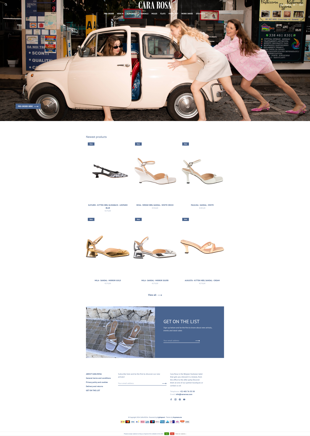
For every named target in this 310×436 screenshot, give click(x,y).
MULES (154, 13)
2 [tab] (160, 115)
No (172, 434)
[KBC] (167, 422)
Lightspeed (161, 417)
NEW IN (120, 13)
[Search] (6, 5)
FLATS (162, 13)
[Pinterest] (180, 399)
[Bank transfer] (187, 422)
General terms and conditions (98, 378)
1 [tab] (153, 115)
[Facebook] (171, 399)
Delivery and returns (94, 386)
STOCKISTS (200, 13)
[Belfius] (157, 422)
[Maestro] (152, 422)
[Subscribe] (197, 340)
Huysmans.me (177, 417)
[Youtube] (184, 399)
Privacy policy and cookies (97, 382)
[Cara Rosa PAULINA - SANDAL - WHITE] (202, 171)
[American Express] (162, 422)
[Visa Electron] (147, 422)
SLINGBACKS (132, 13)
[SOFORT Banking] (142, 422)
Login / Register (285, 5)
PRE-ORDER (109, 13)
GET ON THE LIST (93, 390)
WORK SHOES (187, 13)
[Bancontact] (138, 422)
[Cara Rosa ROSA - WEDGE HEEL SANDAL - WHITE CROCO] (155, 171)
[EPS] (177, 422)
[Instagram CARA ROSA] (175, 399)
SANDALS (144, 13)
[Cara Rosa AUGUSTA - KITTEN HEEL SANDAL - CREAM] (202, 247)
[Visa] (132, 422)
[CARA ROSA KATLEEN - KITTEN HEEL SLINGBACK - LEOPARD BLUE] (108, 171)
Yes (167, 434)
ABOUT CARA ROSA (94, 374)
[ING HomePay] (182, 422)
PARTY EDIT (173, 13)
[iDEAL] (122, 422)
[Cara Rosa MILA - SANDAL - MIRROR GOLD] (108, 247)
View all (152, 294)
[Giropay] (172, 422)
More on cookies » (180, 434)
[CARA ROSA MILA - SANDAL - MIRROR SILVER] (155, 247)
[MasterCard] (127, 422)
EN (294, 5)
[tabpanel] (155, 60)
